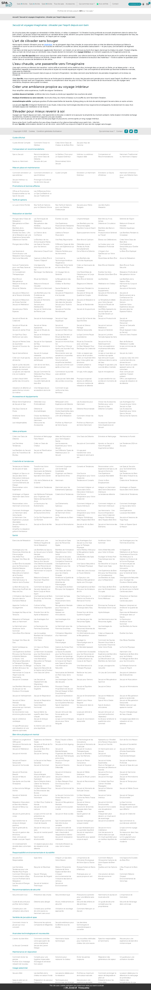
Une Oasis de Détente (85, 436)
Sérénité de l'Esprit (127, 219)
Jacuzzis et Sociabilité (128, 744)
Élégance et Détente (85, 284)
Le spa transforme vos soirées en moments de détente (107, 381)
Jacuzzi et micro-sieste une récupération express (107, 809)
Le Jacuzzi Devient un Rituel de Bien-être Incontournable (63, 337)
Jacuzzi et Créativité (127, 814)
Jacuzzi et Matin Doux (63, 330)
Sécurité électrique (62, 895)
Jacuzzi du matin (126, 353)
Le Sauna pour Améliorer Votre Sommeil (126, 621)
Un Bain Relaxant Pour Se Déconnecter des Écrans (42, 790)
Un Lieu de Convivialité (107, 673)
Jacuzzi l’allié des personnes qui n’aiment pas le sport (21, 707)
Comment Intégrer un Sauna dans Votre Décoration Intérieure (85, 489)
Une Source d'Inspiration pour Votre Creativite (86, 475)
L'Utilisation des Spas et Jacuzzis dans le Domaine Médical (21, 598)
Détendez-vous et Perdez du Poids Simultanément (83, 246)
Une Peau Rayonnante (64, 240)
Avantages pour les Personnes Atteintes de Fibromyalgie (21, 552)
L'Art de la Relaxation (63, 416)
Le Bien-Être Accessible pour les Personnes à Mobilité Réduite (21, 566)
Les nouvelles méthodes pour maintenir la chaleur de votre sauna (86, 941)
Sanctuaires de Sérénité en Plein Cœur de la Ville (64, 675)
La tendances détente (106, 494)
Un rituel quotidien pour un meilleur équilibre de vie (107, 839)
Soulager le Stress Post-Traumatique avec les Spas (107, 559)
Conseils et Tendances (85, 466)
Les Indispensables (19, 423)
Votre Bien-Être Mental (21, 633)
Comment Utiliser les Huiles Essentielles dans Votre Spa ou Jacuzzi (64, 411)
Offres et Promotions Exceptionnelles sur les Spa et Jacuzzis (21, 193)
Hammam (59, 480)
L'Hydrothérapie (83, 219)
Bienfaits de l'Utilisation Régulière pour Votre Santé (64, 552)
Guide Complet (61, 173)
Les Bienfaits (103, 279)
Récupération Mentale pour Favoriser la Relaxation (63, 607)
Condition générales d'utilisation (49, 131)
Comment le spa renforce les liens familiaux (61, 390)
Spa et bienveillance (20, 353)
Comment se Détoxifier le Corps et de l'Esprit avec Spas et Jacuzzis (64, 661)
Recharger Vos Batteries (43, 272)
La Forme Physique (127, 647)
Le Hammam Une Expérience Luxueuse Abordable (20, 519)
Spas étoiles (22, 4)
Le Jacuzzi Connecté (20, 946)
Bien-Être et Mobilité (106, 265)
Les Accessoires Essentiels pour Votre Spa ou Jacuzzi (128, 411)
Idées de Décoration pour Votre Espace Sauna (63, 438)
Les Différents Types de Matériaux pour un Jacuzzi (64, 452)
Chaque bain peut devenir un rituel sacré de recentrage (107, 816)
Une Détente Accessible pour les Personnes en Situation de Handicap (43, 566)
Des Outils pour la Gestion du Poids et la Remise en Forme (85, 598)
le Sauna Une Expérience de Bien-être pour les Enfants (107, 654)
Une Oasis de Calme (41, 673)
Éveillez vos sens (61, 219)
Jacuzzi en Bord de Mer (43, 524)
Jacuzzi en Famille (105, 744)
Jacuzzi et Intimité (19, 754)
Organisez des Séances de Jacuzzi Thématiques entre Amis (64, 756)
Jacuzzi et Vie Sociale (20, 765)
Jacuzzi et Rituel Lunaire (86, 777)
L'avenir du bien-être (20, 939)
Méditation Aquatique (42, 228)
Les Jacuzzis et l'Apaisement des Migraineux (40, 682)
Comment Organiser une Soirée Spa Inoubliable (63, 468)
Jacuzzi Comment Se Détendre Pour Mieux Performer (42, 374)
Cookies (32, 131)
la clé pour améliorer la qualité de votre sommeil (107, 721)
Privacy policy (83, 988)
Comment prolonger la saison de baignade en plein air (107, 975)
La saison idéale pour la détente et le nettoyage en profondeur (129, 975)
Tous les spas (59, 4)
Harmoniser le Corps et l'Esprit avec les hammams (21, 675)
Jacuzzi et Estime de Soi (64, 788)
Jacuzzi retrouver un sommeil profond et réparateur (106, 714)
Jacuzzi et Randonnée (85, 305)
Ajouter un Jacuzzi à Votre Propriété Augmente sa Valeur (106, 445)
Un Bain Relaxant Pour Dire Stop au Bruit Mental (64, 783)
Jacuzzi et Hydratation (64, 696)
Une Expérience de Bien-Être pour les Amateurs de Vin (86, 589)
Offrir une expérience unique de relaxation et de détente (128, 381)
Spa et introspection (106, 372)
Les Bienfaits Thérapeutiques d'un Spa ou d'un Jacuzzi (42, 559)
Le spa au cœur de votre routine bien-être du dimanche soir (129, 360)
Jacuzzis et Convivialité (86, 443)
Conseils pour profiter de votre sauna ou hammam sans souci (42, 911)
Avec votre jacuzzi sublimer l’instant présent (127, 374)
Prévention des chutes (42, 895)
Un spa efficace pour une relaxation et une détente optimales (20, 728)
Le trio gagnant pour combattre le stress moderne (128, 839)
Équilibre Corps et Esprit (86, 228)
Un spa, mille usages (85, 372)
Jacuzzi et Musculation (128, 680)
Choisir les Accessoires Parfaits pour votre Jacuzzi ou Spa (107, 404)
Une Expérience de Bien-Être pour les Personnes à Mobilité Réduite (21, 654)
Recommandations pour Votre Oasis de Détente (41, 156)
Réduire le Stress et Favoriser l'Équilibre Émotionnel (41, 580)
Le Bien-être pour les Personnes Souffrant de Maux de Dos (21, 589)
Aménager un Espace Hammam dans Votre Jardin (20, 496)
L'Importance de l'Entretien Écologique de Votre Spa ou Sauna (85, 860)
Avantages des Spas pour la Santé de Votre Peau (128, 573)
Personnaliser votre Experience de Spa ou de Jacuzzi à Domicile (107, 468)
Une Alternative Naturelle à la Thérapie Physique (42, 661)
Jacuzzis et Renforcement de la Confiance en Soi (127, 295)
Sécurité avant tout (19, 895)
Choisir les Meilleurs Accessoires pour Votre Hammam (43, 418)
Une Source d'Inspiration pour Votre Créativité (86, 496)
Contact (115, 4)
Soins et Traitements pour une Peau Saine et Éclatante (21, 267)
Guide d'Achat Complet (21, 143)
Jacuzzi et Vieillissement (21, 696)
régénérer (48, 45)
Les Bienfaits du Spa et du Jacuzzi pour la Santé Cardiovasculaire (129, 589)
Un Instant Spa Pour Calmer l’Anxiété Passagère (106, 783)
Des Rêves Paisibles (127, 640)
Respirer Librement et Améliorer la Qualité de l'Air (129, 607)
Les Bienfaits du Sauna (128, 626)
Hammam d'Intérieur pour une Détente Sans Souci (129, 175)
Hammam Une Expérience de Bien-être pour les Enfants (129, 654)
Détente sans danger (42, 902)
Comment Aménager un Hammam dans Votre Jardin (20, 513)
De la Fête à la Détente (86, 251)
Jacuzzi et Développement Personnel (126, 320)
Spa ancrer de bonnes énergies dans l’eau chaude (85, 809)
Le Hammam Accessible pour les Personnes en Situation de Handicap (86, 654)
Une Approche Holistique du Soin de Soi (42, 267)
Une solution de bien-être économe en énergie (106, 876)
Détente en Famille (19, 240)
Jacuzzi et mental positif (43, 832)
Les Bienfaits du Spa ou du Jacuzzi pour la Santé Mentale (43, 552)
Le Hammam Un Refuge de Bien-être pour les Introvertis (21, 668)
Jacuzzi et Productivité (107, 318)
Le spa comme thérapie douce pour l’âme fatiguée (64, 721)
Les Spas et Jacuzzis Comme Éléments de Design (20, 482)
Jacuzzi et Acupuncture (86, 309)
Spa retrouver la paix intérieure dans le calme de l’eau (107, 360)
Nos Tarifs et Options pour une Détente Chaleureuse (63, 207)
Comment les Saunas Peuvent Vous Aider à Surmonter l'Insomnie (106, 642)
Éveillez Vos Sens (126, 633)
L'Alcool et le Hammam (43, 288)
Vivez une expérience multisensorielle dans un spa (106, 348)
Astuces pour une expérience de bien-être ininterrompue (129, 941)
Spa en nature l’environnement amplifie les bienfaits (63, 360)
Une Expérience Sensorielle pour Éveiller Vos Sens (129, 246)
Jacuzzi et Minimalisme (64, 524)
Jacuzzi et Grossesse (20, 680)
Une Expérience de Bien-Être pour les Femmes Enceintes (43, 598)
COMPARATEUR (134, 4)
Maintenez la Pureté (127, 436)
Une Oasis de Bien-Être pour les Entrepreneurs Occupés (107, 589)
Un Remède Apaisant (85, 647)
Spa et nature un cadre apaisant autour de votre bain (128, 367)
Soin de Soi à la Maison (128, 740)
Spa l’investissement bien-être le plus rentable (63, 823)
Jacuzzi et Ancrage (105, 777)
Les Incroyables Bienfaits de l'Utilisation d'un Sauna (43, 635)
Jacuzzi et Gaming (41, 754)
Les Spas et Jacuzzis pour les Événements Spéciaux (128, 468)
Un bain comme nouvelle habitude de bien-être (42, 381)
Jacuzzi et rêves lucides (64, 814)
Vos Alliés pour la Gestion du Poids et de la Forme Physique (128, 559)
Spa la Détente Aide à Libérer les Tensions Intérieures (42, 783)
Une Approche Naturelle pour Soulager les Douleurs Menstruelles (129, 580)
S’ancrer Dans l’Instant (128, 335)
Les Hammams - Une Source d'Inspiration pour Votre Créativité (106, 513)
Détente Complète (105, 409)
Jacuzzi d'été (17, 973)
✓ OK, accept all (70, 988)
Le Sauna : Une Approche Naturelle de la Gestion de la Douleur (43, 668)
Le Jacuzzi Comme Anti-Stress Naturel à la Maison (64, 797)
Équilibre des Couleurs (64, 228)
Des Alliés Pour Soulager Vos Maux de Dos (21, 559)
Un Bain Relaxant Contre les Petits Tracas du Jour (86, 797)
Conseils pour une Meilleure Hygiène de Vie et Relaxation (42, 543)
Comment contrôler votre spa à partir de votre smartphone (42, 941)
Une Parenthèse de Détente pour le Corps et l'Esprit (85, 274)
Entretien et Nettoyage (107, 436)
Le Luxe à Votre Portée (21, 205)
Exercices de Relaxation (21, 541)
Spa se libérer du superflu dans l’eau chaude (41, 714)
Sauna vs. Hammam (20, 161)
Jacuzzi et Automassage (43, 318)
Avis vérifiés (103, 4)
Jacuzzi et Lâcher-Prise (21, 330)
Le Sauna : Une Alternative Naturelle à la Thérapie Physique (21, 661)
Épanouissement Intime (86, 233)
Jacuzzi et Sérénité (105, 330)
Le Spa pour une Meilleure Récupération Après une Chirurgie (86, 580)
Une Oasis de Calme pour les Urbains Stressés (63, 573)
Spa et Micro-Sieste (105, 700)
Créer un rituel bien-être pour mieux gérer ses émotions (86, 360)
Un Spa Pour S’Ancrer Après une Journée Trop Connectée (64, 348)
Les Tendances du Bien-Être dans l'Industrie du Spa (129, 475)
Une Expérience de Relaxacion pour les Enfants (62, 566)
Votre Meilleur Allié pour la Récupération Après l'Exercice (86, 552)
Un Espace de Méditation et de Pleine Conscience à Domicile (129, 552)
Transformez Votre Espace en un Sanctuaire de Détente (42, 468)
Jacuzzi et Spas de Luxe (129, 765)
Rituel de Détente (41, 279)
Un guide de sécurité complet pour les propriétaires (106, 904)
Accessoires (70, 4)
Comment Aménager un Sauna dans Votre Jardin (128, 506)
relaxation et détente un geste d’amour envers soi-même (21, 390)
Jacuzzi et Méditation (20, 305)
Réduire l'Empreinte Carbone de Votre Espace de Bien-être (63, 869)
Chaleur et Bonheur (63, 284)
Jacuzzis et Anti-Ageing (64, 744)
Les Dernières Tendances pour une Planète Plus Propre (20, 869)
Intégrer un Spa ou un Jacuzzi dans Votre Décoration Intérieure (20, 475)
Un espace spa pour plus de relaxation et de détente (43, 846)
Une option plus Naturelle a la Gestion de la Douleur (20, 573)
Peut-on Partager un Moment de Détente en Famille (107, 767)
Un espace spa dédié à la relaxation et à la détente (129, 721)
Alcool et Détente (19, 288)
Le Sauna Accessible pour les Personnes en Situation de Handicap (64, 654)
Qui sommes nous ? (87, 4)
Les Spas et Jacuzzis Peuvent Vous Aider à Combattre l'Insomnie (63, 559)
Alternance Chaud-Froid (43, 251)
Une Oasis (38, 640)
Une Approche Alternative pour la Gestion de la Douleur (20, 580)
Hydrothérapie (103, 612)
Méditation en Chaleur (106, 284)
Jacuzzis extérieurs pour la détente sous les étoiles (64, 924)
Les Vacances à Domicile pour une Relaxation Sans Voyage (21, 253)
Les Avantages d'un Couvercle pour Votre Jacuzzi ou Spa (128, 404)
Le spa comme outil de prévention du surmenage (43, 816)
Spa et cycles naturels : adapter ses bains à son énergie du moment (21, 367)
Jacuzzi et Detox (104, 686)
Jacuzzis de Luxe (40, 161)
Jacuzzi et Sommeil (41, 765)
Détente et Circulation (107, 223)
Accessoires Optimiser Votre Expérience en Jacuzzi (107, 425)
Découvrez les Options (128, 416)
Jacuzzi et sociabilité (106, 821)
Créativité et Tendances (129, 480)
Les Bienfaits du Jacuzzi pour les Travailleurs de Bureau (21, 452)
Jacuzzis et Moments (128, 288)
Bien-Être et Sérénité (85, 279)
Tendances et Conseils (85, 480)
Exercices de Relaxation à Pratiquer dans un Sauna (129, 614)
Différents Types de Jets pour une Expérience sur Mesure (64, 246)
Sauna (100, 416)
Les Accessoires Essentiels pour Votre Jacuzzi (63, 445)
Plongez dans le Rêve (20, 244)
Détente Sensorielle (84, 330)
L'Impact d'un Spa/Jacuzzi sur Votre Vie (106, 253)
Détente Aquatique (127, 228)
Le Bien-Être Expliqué (128, 251)
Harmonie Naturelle (20, 258)
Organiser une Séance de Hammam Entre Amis (63, 513)
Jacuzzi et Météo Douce (129, 788)
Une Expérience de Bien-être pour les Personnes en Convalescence (107, 573)
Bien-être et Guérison (85, 240)
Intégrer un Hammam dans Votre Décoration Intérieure (107, 489)
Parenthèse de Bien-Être (107, 258)
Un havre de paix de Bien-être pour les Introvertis (127, 566)
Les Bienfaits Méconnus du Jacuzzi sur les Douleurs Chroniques (21, 688)
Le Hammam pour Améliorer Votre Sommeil (19, 628)
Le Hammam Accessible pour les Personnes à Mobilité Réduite (43, 654)
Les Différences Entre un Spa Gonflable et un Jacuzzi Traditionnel (43, 193)
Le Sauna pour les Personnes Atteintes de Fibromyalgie (86, 628)
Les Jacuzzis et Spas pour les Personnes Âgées (63, 543)
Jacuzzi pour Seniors (85, 680)
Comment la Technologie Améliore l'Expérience (63, 260)
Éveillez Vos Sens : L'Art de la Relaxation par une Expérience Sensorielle (21, 235)
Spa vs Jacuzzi (17, 154)
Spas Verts (38, 858)
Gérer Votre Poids (105, 647)
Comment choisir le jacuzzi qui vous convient (20, 924)
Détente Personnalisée (85, 409)
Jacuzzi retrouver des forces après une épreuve (63, 714)
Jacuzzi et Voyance (84, 765)
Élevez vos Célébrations (107, 240)
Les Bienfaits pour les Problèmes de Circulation (42, 295)
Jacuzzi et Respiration (42, 696)
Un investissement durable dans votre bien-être (21, 846)
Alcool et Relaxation (127, 258)
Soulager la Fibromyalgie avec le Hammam (85, 642)
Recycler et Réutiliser (42, 867)
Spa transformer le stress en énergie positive (19, 823)
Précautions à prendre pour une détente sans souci (85, 897)
